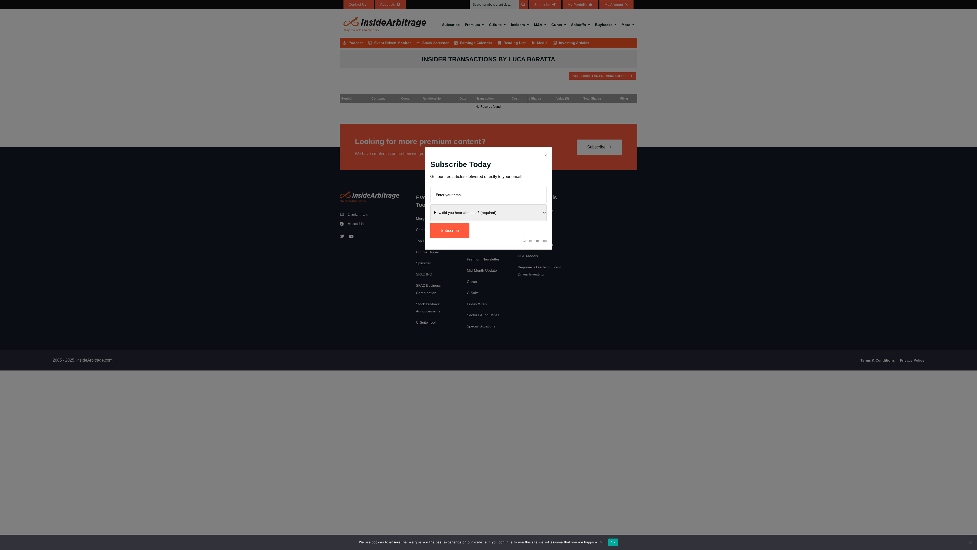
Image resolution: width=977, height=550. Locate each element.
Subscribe (450, 230)
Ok (613, 542)
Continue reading (535, 241)
